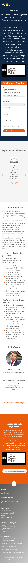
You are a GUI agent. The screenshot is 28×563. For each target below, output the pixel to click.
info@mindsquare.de (14, 386)
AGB (16, 559)
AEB (19, 559)
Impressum (11, 559)
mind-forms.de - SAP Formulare (8, 546)
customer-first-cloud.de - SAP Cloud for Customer (12, 552)
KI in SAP (3, 525)
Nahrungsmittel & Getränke (7, 513)
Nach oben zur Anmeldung (13, 403)
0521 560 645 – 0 (9, 497)
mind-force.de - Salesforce (7, 551)
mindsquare (11, 382)
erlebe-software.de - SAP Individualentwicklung (12, 543)
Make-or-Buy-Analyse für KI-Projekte (9, 526)
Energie (3, 515)
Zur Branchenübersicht (6, 517)
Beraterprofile (20, 561)
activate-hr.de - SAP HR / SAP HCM (9, 548)
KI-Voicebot (4, 531)
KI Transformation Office (7, 528)
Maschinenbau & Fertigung (7, 512)
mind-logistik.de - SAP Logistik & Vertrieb (10, 539)
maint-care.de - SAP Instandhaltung (9, 549)
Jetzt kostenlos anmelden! (15, 471)
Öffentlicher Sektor (5, 510)
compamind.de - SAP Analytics (8, 545)
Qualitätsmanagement (10, 561)
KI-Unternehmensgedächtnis (7, 529)
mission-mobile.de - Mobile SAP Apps (9, 542)
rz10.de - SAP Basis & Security (8, 540)
